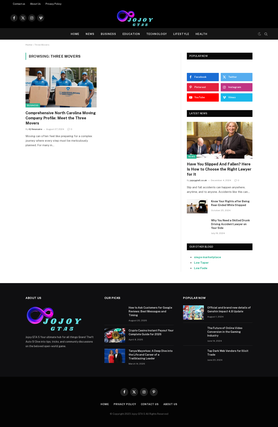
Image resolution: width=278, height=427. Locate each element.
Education (131, 34)
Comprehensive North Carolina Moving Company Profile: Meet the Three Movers (61, 118)
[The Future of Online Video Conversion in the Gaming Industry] (193, 333)
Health (201, 34)
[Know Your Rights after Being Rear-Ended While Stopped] (197, 206)
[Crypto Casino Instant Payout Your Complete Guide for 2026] (114, 335)
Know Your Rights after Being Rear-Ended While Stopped (230, 203)
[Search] (266, 34)
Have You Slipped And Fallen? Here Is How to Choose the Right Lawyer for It (219, 169)
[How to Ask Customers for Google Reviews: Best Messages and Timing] (114, 312)
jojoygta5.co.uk (198, 180)
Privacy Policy (53, 3)
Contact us (19, 3)
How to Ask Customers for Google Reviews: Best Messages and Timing (150, 311)
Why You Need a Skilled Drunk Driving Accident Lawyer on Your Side (230, 224)
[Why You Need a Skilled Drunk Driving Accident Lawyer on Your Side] (197, 225)
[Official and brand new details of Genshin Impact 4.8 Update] (193, 312)
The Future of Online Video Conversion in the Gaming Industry (224, 332)
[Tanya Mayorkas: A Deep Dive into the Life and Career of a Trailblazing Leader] (114, 356)
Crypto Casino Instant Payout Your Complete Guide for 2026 (151, 332)
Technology (156, 34)
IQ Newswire (35, 129)
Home (75, 34)
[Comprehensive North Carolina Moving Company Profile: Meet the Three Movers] (61, 87)
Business (108, 34)
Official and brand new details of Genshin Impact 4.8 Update (229, 309)
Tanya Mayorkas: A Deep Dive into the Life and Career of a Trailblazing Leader (150, 354)
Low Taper (201, 262)
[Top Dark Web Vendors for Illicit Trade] (193, 356)
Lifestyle (181, 34)
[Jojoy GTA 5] (139, 18)
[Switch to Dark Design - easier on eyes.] (259, 34)
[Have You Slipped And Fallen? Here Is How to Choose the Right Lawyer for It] (219, 140)
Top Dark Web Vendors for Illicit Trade (227, 352)
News (90, 34)
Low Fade (200, 268)
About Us (35, 3)
